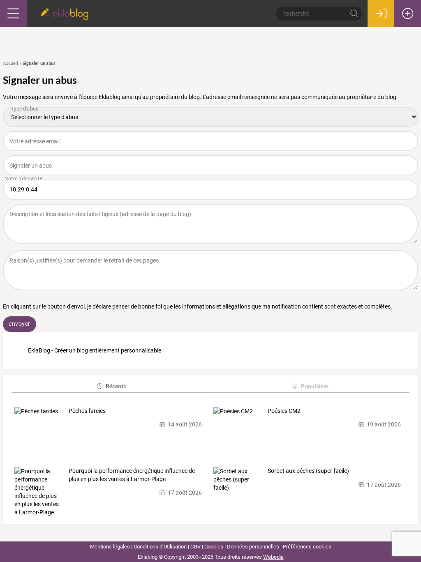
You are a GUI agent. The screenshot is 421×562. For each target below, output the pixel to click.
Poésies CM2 (284, 411)
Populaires (314, 385)
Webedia (273, 557)
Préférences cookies (307, 547)
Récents (116, 385)
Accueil (10, 63)
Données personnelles (253, 547)
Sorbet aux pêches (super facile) (308, 471)
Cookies (213, 547)
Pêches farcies (87, 411)
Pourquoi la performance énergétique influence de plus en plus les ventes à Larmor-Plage (132, 475)
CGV (195, 547)
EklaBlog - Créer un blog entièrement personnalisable (94, 350)
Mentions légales (110, 547)
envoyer (19, 323)
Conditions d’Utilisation (160, 547)
